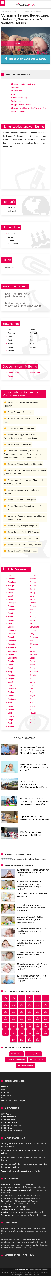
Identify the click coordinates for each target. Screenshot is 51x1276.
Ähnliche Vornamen (19, 111)
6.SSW (45, 998)
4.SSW (29, 998)
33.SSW (21, 1032)
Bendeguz (12, 603)
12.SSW (45, 1005)
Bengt (10, 682)
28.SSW (29, 1025)
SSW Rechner (16, 1054)
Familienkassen (8, 1195)
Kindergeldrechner (25, 1065)
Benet (10, 665)
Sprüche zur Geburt (9, 1209)
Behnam (33, 654)
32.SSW (13, 1032)
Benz (32, 640)
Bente (32, 613)
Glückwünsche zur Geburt (12, 1212)
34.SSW (29, 1032)
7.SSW (5, 1005)
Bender (11, 606)
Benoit (32, 599)
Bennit (32, 589)
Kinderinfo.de (22, 1270)
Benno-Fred (35, 372)
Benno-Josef (13, 372)
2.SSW (13, 998)
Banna (32, 661)
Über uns (5, 1092)
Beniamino (12, 692)
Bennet (33, 579)
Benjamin (12, 709)
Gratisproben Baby (9, 1206)
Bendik (11, 613)
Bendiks (11, 616)
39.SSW (29, 1039)
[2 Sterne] (4, 859)
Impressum (6, 1095)
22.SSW (29, 1018)
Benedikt (11, 654)
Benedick (12, 640)
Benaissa (12, 582)
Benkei (11, 726)
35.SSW (37, 1032)
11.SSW (37, 1005)
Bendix (11, 620)
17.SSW (37, 1011)
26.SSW (13, 1025)
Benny (32, 592)
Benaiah (11, 579)
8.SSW (13, 1005)
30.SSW (45, 1025)
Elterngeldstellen (8, 1198)
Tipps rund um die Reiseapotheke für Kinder (20, 1171)
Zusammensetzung (19, 98)
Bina (31, 692)
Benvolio (33, 630)
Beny (32, 634)
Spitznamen (16, 101)
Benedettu (12, 634)
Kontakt (4, 1089)
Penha (32, 723)
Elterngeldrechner (37, 1060)
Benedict (11, 644)
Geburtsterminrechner (16, 1060)
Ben (9, 575)
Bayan (32, 695)
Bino (31, 702)
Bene (10, 623)
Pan (31, 689)
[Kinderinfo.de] (25, 4)
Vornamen (5, 1215)
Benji (10, 713)
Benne (32, 682)
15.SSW (21, 1011)
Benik (10, 702)
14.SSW (13, 1011)
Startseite (5, 1087)
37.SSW (13, 1039)
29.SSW (37, 1025)
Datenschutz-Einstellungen (13, 1101)
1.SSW (5, 998)
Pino (31, 685)
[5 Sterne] (11, 859)
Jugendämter (7, 1201)
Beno (32, 596)
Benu (32, 623)
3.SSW (21, 998)
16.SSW (29, 1011)
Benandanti (12, 589)
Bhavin (33, 675)
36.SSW (45, 1032)
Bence (10, 599)
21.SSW (21, 1018)
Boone (32, 665)
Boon (32, 647)
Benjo (10, 720)
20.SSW (13, 1018)
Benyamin (34, 637)
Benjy (10, 723)
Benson (33, 606)
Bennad (33, 575)
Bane (32, 699)
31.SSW (5, 1032)
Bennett (33, 582)
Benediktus (12, 658)
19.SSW (5, 1018)
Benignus (12, 699)
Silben (14, 94)
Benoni (33, 603)
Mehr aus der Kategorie (24, 738)
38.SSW (21, 1039)
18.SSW (45, 1011)
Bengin (11, 678)
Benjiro (11, 716)
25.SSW (5, 1025)
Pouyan (33, 713)
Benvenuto (34, 627)
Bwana (33, 720)
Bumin (32, 651)
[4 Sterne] (9, 859)
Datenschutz (6, 1098)
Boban (32, 658)
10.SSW (29, 1005)
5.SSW (37, 998)
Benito (10, 706)
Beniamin (12, 689)
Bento (32, 620)
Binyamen (34, 671)
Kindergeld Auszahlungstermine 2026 (18, 1190)
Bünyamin (34, 644)
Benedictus (12, 651)
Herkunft (15, 87)
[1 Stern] (2, 859)
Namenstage (16, 91)
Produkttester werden (10, 1187)
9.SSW (21, 1005)
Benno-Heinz (13, 376)
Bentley (33, 616)
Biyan (32, 706)
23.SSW (37, 1018)
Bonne (32, 716)
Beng (10, 671)
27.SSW (21, 1025)
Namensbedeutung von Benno (23, 84)
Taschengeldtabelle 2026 (12, 1204)
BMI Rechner (6, 1128)
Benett (10, 668)
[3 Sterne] (6, 859)
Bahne (32, 668)
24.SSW (45, 1018)
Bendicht (11, 610)
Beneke (11, 661)
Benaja (11, 585)
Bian (31, 709)
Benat (10, 596)
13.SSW (5, 1011)
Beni (10, 685)
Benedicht (12, 637)
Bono (32, 678)
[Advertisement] (25, 167)
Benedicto (12, 647)
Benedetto (12, 630)
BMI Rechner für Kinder (11, 1131)
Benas (10, 592)
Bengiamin (12, 675)
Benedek (11, 627)
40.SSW (37, 1039)
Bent (32, 610)
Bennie (33, 585)
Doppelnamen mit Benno (21, 105)
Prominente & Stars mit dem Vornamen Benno (29, 108)
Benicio (11, 695)
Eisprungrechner (33, 1054)
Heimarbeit (6, 1184)
